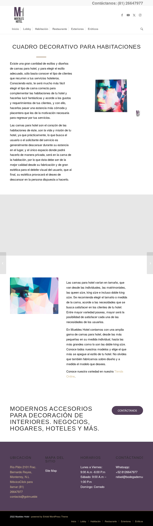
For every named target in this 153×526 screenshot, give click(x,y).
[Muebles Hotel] (19, 15)
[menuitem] (15, 29)
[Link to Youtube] (128, 15)
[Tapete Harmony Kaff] (150, 263)
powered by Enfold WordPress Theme (49, 516)
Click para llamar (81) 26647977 (21, 487)
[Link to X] (134, 15)
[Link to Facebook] (122, 15)
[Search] (140, 29)
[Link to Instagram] (140, 15)
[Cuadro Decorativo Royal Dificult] (3, 263)
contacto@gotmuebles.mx (27, 496)
